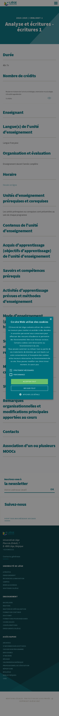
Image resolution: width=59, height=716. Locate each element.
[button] (29, 358)
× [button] (51, 319)
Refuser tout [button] (30, 388)
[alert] (29, 358)
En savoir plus (33, 364)
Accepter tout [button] (29, 381)
